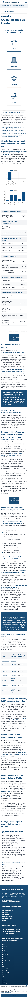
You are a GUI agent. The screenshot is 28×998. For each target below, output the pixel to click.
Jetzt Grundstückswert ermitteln (14, 337)
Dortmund (4, 956)
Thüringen (15, 5)
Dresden (4, 975)
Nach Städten (5, 914)
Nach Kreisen (5, 912)
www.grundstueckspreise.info (12, 931)
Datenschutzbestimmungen (6, 992)
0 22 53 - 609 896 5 (9, 933)
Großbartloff (5, 661)
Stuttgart (4, 950)
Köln (3, 979)
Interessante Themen (7, 916)
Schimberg (5, 685)
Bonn (3, 964)
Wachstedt (5, 675)
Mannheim (5, 971)
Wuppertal (5, 968)
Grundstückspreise (6, 5)
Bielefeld (4, 962)
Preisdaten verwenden (7, 918)
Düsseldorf (5, 954)
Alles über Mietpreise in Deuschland (11, 901)
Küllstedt (4, 664)
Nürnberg (4, 977)
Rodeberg (4, 680)
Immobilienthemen (5, 130)
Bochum (4, 981)
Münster (4, 948)
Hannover (4, 946)
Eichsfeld (21, 5)
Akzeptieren (14, 995)
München (4, 966)
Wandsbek (5, 952)
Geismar (4, 671)
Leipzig (4, 958)
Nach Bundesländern (7, 910)
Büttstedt (4, 668)
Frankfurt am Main (7, 960)
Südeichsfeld (5, 691)
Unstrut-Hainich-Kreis (13, 680)
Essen (3, 944)
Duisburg (4, 983)
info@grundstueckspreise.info (12, 929)
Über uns (4, 920)
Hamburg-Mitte (6, 973)
